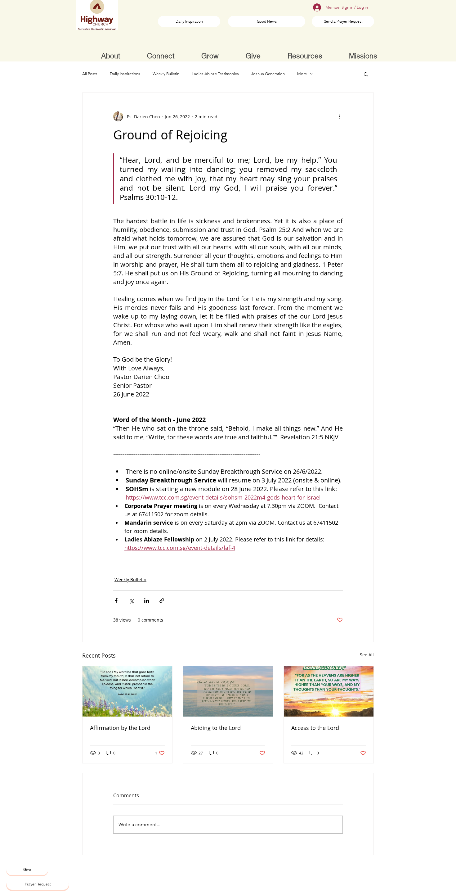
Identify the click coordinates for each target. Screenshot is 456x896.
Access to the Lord (315, 727)
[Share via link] (162, 601)
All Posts (89, 73)
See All (367, 655)
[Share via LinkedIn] (147, 601)
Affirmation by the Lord (120, 727)
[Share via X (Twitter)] (131, 601)
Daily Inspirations (125, 73)
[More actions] (339, 116)
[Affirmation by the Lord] (127, 691)
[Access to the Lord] (328, 691)
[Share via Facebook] (116, 601)
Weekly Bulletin (166, 73)
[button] (366, 73)
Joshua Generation (268, 73)
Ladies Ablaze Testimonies (215, 73)
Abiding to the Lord (216, 727)
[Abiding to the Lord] (228, 691)
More (302, 73)
